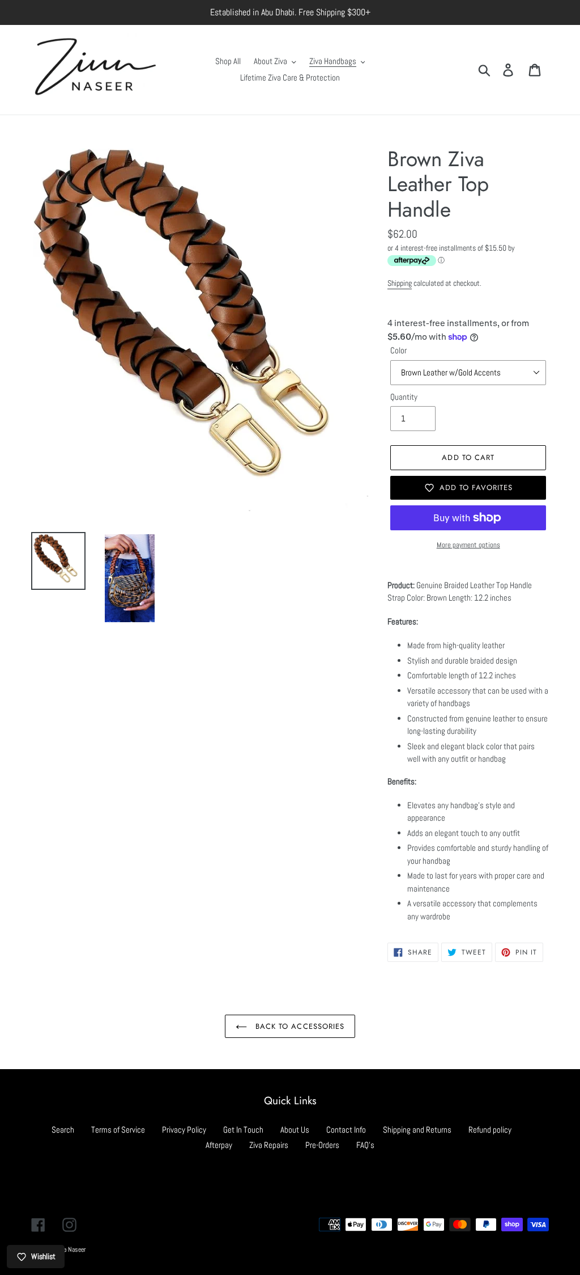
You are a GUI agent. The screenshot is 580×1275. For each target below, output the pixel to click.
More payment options (468, 545)
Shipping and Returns (417, 1129)
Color (398, 350)
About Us (294, 1129)
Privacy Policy (184, 1129)
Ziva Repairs (268, 1144)
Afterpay (219, 1144)
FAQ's (365, 1144)
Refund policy (489, 1129)
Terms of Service (118, 1129)
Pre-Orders (322, 1144)
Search (63, 1129)
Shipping (399, 283)
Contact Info (346, 1129)
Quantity (403, 396)
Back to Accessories (298, 1026)
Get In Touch (243, 1129)
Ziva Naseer (71, 1249)
